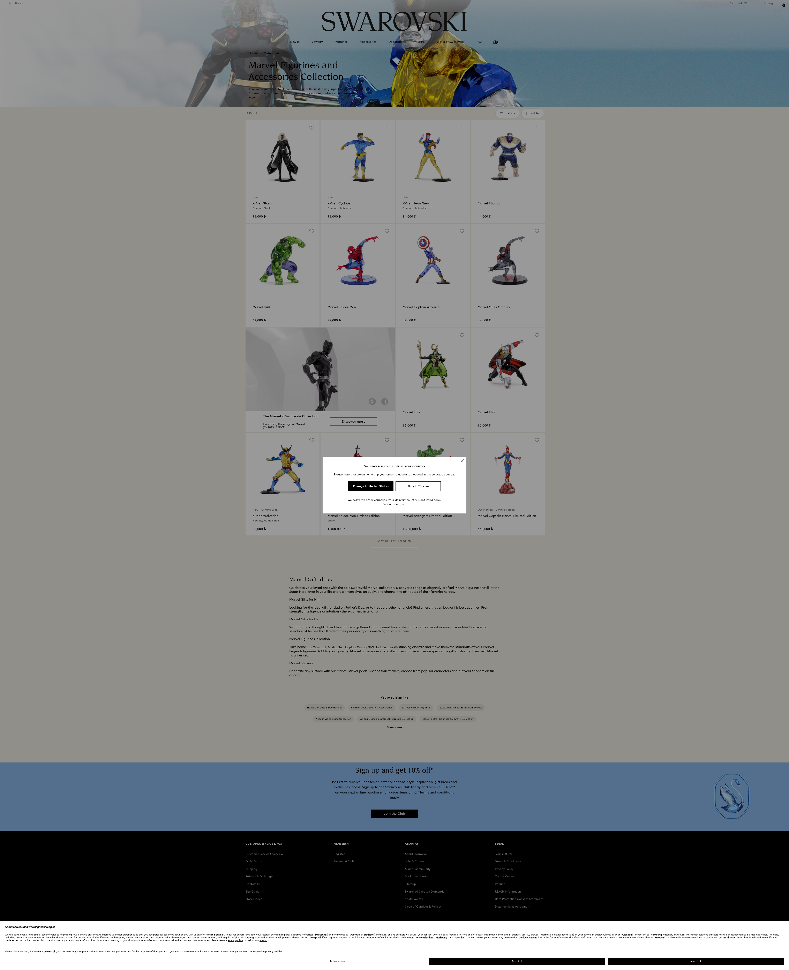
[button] (462, 460)
